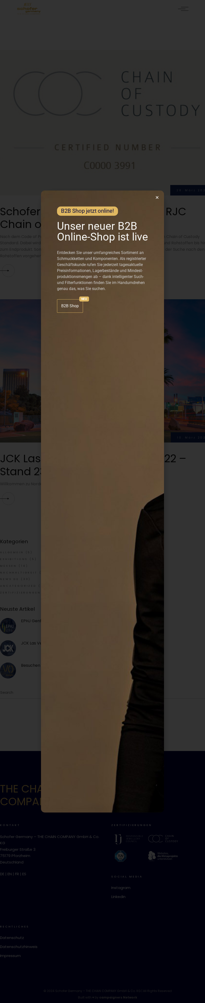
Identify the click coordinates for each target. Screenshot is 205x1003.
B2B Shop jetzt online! (87, 211)
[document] (102, 501)
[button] (157, 197)
